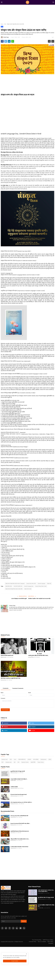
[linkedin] (16, 928)
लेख (5, 24)
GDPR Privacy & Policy (48, 939)
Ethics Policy (50, 941)
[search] (53, 2)
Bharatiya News (31, 657)
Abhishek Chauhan (14, 788)
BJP (2, 762)
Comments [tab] (5, 688)
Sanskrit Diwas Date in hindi (40, 586)
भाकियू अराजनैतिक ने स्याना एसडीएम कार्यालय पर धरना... (20, 838)
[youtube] (20, 928)
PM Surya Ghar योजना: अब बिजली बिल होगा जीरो (19, 815)
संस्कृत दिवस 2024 (9, 586)
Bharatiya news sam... (14, 803)
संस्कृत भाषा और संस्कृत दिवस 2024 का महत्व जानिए (14, 588)
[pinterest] (9, 928)
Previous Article (23, 596)
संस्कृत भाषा (49, 583)
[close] (26, 954)
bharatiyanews (43, 759)
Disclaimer (50, 943)
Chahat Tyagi (12, 605)
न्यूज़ (14, 762)
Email (29, 692)
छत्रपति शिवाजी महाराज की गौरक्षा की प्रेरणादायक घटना (20, 831)
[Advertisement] (27, 83)
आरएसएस (29, 759)
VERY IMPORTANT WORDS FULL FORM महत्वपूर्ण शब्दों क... (46, 890)
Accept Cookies (14, 960)
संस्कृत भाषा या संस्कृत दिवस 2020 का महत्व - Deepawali (15, 583)
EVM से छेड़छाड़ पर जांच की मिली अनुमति (19, 598)
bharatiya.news (9, 762)
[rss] (24, 928)
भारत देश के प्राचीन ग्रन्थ (18, 586)
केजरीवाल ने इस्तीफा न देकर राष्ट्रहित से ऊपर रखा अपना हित (39, 598)
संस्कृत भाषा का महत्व (27, 588)
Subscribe (24, 921)
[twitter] (6, 928)
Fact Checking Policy (36, 939)
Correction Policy (32, 941)
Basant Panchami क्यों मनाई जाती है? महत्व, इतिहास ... (20, 823)
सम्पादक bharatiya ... (4, 657)
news (15, 759)
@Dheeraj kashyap (14, 772)
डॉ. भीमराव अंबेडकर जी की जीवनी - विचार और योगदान (19, 846)
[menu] (1, 2)
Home (2, 24)
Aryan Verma (13, 832)
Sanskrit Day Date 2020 (31, 583)
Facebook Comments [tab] (17, 688)
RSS (11, 759)
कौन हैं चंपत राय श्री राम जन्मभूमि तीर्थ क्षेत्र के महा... (11, 678)
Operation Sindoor (25, 762)
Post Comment (5, 709)
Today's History (41, 762)
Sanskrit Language (41, 583)
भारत (18, 762)
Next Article (31, 596)
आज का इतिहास (35, 759)
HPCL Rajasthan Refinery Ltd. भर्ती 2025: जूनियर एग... (21, 802)
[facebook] (2, 928)
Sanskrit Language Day (28, 586)
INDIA (50, 759)
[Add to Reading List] (52, 41)
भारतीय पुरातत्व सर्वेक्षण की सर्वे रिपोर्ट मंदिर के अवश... (38, 655)
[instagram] (13, 928)
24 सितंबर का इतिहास (14, 786)
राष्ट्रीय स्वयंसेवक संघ (21, 759)
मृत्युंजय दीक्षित (33, 762)
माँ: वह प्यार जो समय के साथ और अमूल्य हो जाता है (19, 794)
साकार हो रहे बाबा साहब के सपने (7, 655)
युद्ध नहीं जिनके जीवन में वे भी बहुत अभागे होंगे (18, 771)
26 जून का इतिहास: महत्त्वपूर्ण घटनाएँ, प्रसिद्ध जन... (19, 779)
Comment (3, 698)
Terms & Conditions (42, 941)
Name (2, 692)
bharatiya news (5, 759)
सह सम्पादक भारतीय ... (13, 780)
